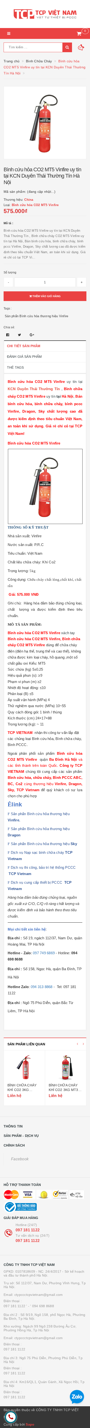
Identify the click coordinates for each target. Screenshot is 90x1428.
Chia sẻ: (9, 327)
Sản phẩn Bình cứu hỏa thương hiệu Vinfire (36, 316)
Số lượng (10, 272)
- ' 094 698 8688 (41, 1306)
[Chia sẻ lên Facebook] (8, 334)
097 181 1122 (28, 1230)
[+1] (32, 334)
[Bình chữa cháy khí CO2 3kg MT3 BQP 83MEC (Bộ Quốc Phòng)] (66, 1067)
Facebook (20, 1159)
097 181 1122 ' (15, 1306)
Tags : (8, 308)
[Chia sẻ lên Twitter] (20, 334)
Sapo (30, 1424)
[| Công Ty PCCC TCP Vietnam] (45, 14)
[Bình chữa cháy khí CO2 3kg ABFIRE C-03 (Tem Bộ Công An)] (24, 1067)
